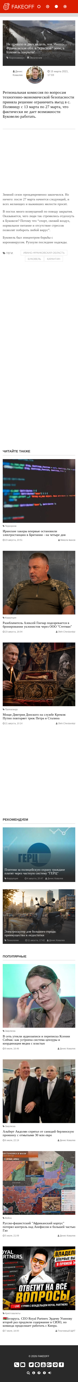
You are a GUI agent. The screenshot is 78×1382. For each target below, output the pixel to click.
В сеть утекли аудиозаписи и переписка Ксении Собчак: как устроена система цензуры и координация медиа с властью (36, 1039)
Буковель (34, 258)
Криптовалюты (12, 1313)
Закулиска (10, 1031)
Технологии (13, 940)
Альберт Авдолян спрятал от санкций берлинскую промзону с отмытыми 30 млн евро (38, 1133)
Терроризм (10, 526)
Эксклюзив (36, 57)
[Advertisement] (39, 161)
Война (8, 1218)
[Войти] (49, 1373)
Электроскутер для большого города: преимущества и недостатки (30, 933)
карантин (53, 258)
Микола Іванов (67, 540)
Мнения (50, 7)
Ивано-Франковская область (44, 252)
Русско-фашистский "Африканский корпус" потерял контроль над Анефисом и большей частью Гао (39, 1226)
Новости (41, 7)
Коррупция (10, 617)
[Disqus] (39, 399)
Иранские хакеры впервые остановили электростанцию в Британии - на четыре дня (34, 533)
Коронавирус (17, 57)
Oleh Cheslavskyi (66, 631)
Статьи (59, 7)
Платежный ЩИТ (66, 1331)
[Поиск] (28, 1373)
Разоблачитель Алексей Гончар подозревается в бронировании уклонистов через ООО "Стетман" (37, 624)
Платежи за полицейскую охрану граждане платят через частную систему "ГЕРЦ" (35, 871)
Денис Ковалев (55, 878)
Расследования (68, 7)
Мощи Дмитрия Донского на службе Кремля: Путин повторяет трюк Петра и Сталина (34, 716)
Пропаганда (11, 709)
